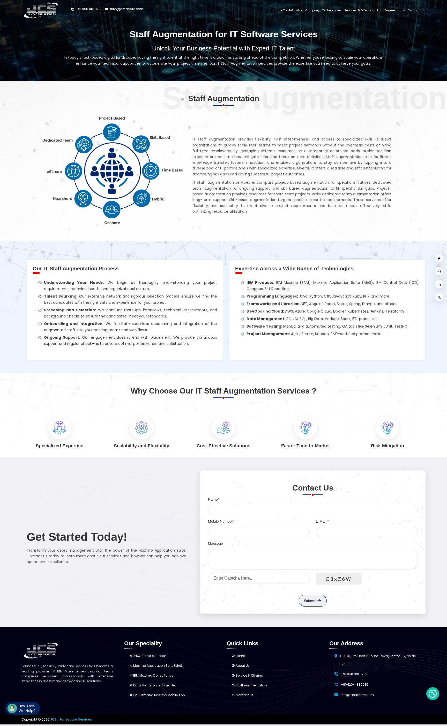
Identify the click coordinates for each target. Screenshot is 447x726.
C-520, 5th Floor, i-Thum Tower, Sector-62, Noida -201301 (378, 660)
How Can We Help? (27, 708)
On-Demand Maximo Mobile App (158, 695)
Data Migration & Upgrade (153, 685)
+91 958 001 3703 (88, 9)
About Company (307, 10)
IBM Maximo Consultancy (153, 675)
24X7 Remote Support (149, 656)
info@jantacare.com (126, 9)
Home (240, 656)
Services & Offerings (359, 10)
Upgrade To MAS (282, 10)
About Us (242, 665)
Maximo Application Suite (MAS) (157, 665)
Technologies (332, 10)
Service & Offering (249, 675)
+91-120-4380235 (354, 684)
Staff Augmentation (391, 10)
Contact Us (416, 10)
